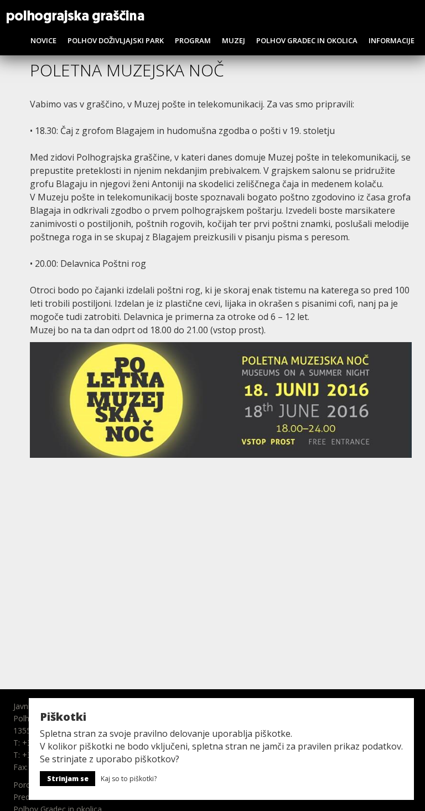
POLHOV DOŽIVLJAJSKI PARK (116, 40)
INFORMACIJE (391, 40)
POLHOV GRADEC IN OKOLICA (306, 40)
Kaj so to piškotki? (129, 778)
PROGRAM (193, 40)
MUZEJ (233, 40)
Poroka (26, 784)
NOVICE (43, 40)
